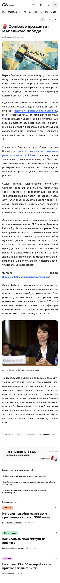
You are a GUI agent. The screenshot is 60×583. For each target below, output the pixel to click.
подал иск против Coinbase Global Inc (35, 111)
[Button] (48, 5)
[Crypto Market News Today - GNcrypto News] (8, 4)
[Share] (42, 19)
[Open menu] (55, 5)
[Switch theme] (41, 5)
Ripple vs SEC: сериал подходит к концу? (26, 277)
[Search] (48, 5)
